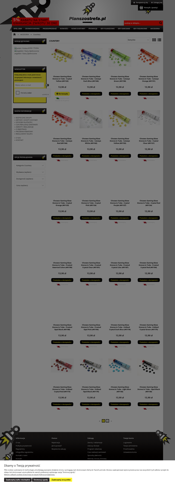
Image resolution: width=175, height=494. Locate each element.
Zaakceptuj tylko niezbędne (18, 480)
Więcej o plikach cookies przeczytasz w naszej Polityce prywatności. (29, 474)
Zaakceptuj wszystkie (61, 480)
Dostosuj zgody (41, 480)
